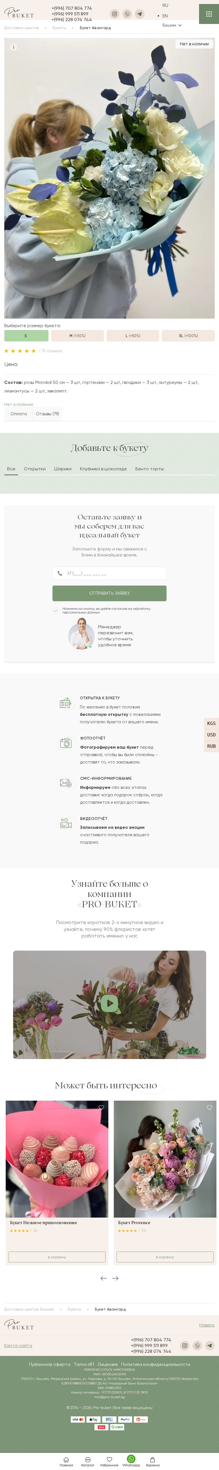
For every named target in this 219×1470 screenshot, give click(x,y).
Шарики (63, 468)
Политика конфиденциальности (155, 1364)
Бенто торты (149, 468)
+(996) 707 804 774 (72, 8)
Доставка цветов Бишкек (29, 1309)
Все (11, 468)
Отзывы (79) (47, 413)
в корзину (57, 1257)
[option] (172, 16)
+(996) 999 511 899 (70, 14)
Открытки (35, 468)
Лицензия (108, 1364)
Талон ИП (84, 1364)
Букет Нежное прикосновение (43, 1223)
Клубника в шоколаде (103, 468)
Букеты (74, 1309)
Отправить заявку (109, 593)
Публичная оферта (49, 1364)
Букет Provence (134, 1223)
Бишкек (170, 25)
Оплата (19, 413)
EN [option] (165, 16)
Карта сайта (18, 1345)
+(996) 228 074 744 (72, 19)
